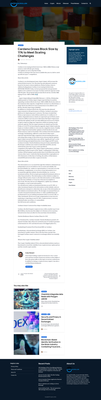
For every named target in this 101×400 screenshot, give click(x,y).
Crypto (52, 3)
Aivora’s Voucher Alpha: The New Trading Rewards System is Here (77, 140)
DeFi (49, 314)
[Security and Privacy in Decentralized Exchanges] (26, 321)
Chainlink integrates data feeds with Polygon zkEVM (52, 296)
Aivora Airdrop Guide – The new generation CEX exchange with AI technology (49, 388)
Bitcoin (59, 3)
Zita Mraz (45, 329)
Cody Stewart (22, 59)
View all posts (29, 266)
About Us (13, 372)
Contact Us (84, 3)
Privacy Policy (14, 366)
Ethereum (66, 3)
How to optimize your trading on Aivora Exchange (76, 150)
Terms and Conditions (16, 369)
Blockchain (21, 45)
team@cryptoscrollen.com (75, 110)
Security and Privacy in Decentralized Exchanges (51, 319)
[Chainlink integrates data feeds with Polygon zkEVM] (26, 299)
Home (46, 3)
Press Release (75, 3)
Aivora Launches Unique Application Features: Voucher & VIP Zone (77, 145)
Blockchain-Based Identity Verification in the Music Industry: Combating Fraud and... (51, 343)
